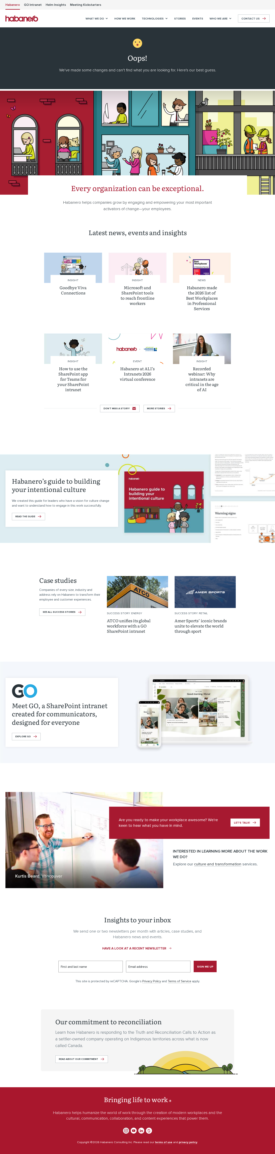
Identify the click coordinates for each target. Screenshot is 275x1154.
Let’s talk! (242, 822)
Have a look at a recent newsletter (134, 948)
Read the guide (25, 516)
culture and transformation (217, 864)
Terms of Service (179, 981)
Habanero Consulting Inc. (21, 18)
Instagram (126, 1131)
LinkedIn (141, 1131)
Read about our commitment (78, 1059)
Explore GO (23, 736)
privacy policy (188, 1142)
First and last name (74, 967)
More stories (156, 408)
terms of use (163, 1142)
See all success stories (59, 612)
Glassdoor (149, 1131)
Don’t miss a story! (116, 408)
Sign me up (205, 966)
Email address (138, 967)
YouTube (134, 1131)
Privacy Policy (151, 981)
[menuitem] (12, 5)
